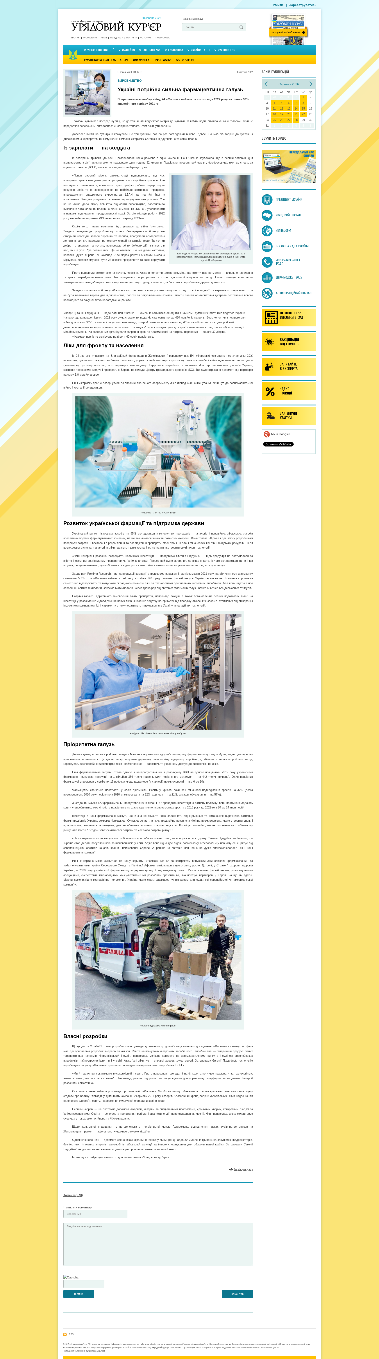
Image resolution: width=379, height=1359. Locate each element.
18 (274, 114)
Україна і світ (200, 50)
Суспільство (226, 50)
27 (288, 120)
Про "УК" (75, 38)
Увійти (278, 5)
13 (288, 108)
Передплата (116, 38)
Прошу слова (162, 38)
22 (303, 114)
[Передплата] (289, 182)
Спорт (124, 60)
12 (281, 108)
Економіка (175, 50)
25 (274, 120)
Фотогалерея (185, 60)
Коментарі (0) (73, 1195)
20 (288, 114)
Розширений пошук (192, 19)
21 (296, 114)
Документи (141, 60)
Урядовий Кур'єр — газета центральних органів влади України (116, 22)
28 (296, 120)
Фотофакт (145, 38)
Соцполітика (152, 50)
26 (281, 120)
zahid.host (100, 1351)
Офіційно (128, 50)
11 (274, 108)
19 (281, 114)
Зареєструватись (302, 5)
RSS (71, 1334)
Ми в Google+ (280, 434)
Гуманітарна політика (100, 60)
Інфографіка (163, 60)
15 (303, 108)
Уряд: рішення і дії (100, 50)
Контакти (131, 38)
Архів (104, 38)
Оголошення (90, 38)
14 (296, 108)
